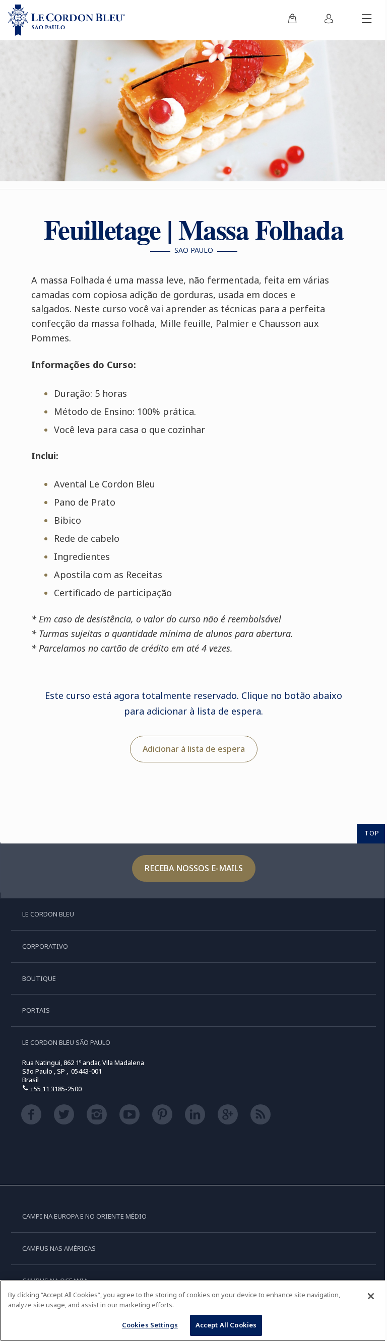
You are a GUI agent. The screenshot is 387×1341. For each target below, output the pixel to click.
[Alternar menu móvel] (367, 20)
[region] (193, 1310)
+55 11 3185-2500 (56, 1088)
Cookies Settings (150, 1324)
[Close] (371, 1296)
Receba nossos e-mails (194, 868)
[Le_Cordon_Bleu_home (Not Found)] (66, 20)
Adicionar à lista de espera (194, 748)
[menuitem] (292, 20)
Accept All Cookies (226, 1324)
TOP (371, 832)
